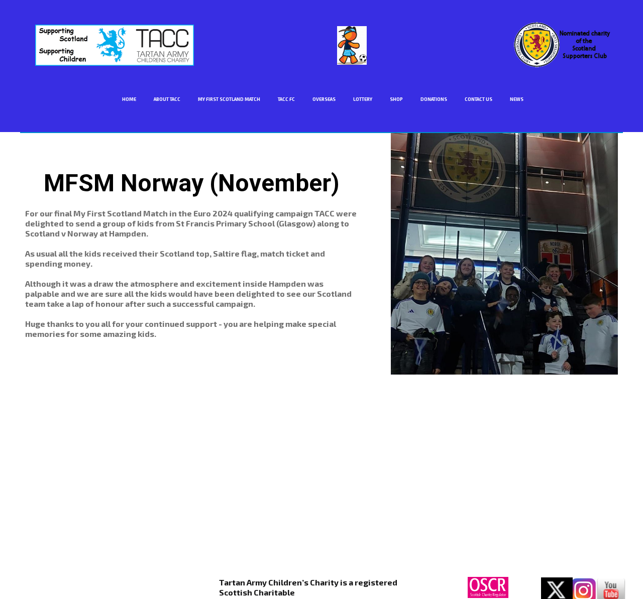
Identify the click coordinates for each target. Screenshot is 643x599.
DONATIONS (433, 99)
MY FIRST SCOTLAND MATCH (229, 99)
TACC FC (286, 99)
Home (129, 99)
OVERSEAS (324, 99)
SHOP (396, 99)
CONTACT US (478, 99)
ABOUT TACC (167, 99)
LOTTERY (362, 99)
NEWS (516, 99)
